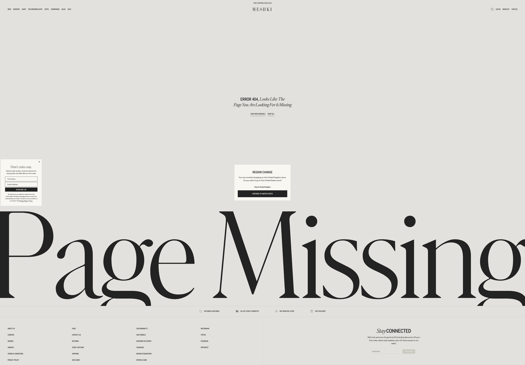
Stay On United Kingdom (262, 187)
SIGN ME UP (21, 189)
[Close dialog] (39, 161)
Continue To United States (262, 194)
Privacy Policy (23, 201)
